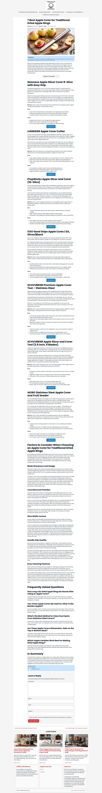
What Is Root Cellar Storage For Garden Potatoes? (26, 728)
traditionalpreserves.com (25, 790)
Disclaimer (83, 790)
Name (30, 698)
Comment (31, 681)
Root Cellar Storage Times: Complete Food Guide (76, 728)
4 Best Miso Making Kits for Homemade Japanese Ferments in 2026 (23, 750)
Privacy (72, 790)
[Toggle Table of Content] (57, 76)
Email (30, 705)
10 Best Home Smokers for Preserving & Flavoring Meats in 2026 (76, 750)
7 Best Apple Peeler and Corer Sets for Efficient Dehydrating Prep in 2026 (50, 750)
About (42, 769)
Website (30, 711)
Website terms (78, 790)
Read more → (17, 762)
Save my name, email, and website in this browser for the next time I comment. (50, 717)
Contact (42, 772)
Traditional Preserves (51, 26)
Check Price (51, 126)
